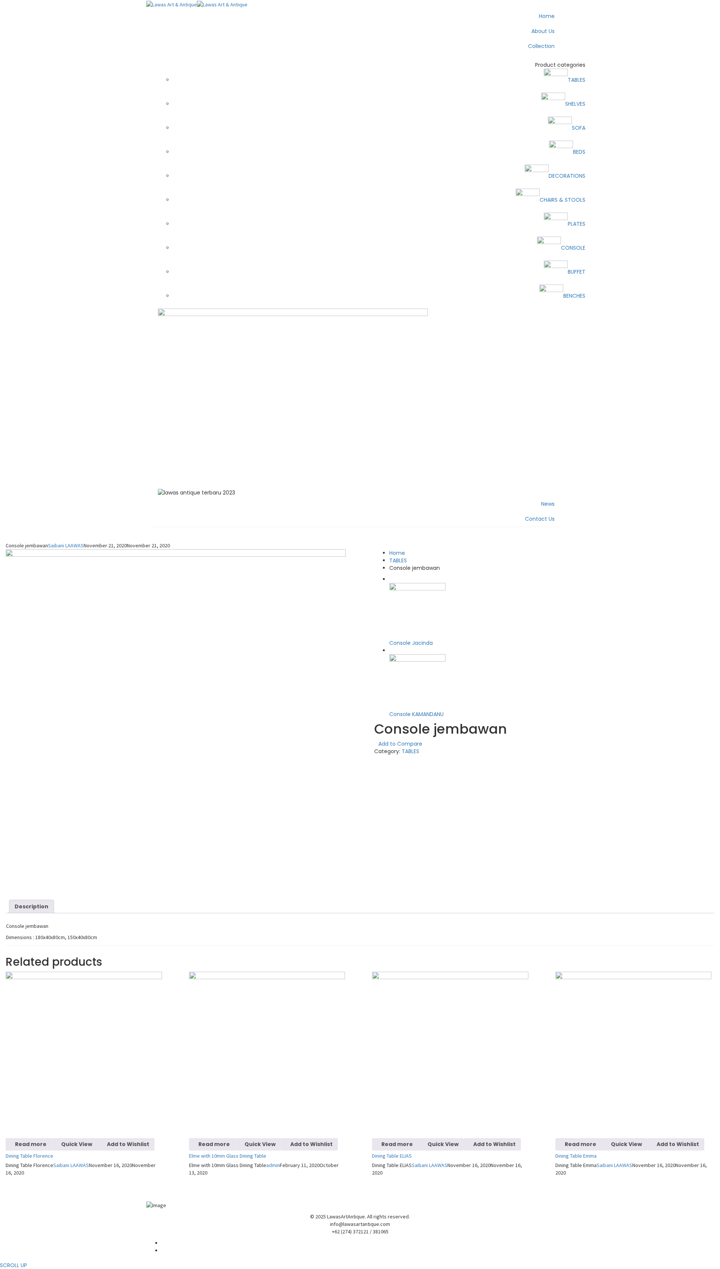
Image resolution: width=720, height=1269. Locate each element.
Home (397, 553)
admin (273, 1165)
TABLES (398, 560)
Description (31, 906)
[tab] (31, 906)
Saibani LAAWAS (66, 545)
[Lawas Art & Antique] (171, 3)
